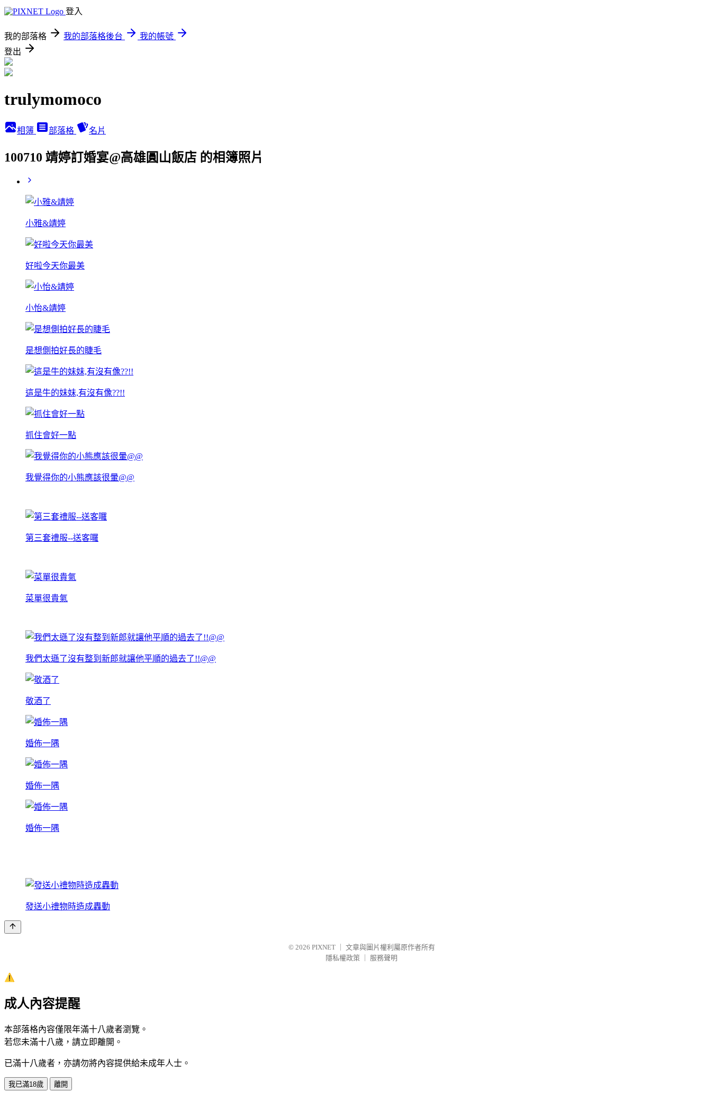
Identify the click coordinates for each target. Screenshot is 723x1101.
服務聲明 (383, 958)
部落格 (62, 130)
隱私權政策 (343, 958)
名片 (97, 130)
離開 (61, 1084)
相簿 (26, 130)
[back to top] (12, 927)
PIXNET (324, 947)
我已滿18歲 (25, 1084)
